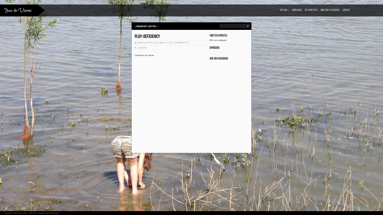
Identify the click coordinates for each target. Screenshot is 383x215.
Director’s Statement (330, 10)
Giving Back (297, 10)
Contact (346, 10)
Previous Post (141, 26)
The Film (284, 10)
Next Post (152, 26)
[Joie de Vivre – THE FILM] (18, 10)
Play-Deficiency (147, 36)
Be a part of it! (311, 10)
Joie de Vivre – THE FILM (27, 213)
